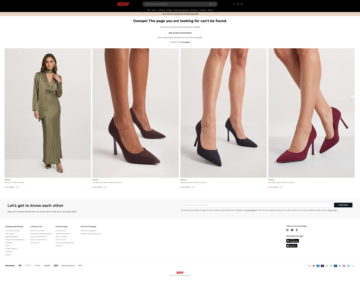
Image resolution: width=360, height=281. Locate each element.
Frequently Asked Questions (41, 234)
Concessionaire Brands (65, 243)
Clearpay (8, 243)
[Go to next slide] (352, 96)
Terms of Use (61, 240)
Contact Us (34, 243)
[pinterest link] (292, 230)
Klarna (7, 246)
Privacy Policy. (333, 210)
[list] (180, 120)
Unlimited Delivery (12, 231)
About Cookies (61, 237)
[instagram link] (287, 230)
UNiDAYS (8, 252)
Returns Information (38, 240)
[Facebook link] (297, 230)
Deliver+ (8, 255)
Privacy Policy (61, 231)
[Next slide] (216, 14)
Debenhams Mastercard (14, 240)
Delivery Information (38, 237)
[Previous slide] (143, 14)
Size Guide (9, 234)
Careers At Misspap (88, 231)
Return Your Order (37, 231)
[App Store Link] (292, 243)
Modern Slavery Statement (91, 234)
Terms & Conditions (63, 234)
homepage (186, 42)
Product (59, 246)
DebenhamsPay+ (12, 237)
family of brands (250, 210)
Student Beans (11, 249)
